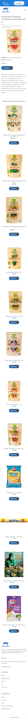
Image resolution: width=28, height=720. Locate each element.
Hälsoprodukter (5, 678)
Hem (2, 24)
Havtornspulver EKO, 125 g (14, 404)
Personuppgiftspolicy (7, 706)
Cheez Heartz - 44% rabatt (14, 492)
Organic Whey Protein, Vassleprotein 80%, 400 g (14, 181)
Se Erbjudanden (19, 3)
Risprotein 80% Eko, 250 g (14, 272)
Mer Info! (7, 68)
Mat (2, 684)
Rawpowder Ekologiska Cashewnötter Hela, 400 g (14, 135)
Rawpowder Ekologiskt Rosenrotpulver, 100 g (14, 227)
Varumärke (11, 57)
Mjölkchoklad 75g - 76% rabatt (14, 536)
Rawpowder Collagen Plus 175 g (14, 360)
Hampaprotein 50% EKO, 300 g (14, 316)
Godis (2, 675)
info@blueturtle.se (6, 666)
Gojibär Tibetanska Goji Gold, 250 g (14, 448)
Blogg (3, 697)
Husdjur (3, 681)
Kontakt (3, 700)
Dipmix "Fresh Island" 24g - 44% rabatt (14, 625)
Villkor (3, 703)
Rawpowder (18, 57)
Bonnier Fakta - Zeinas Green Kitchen (14, 581)
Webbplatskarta (5, 708)
